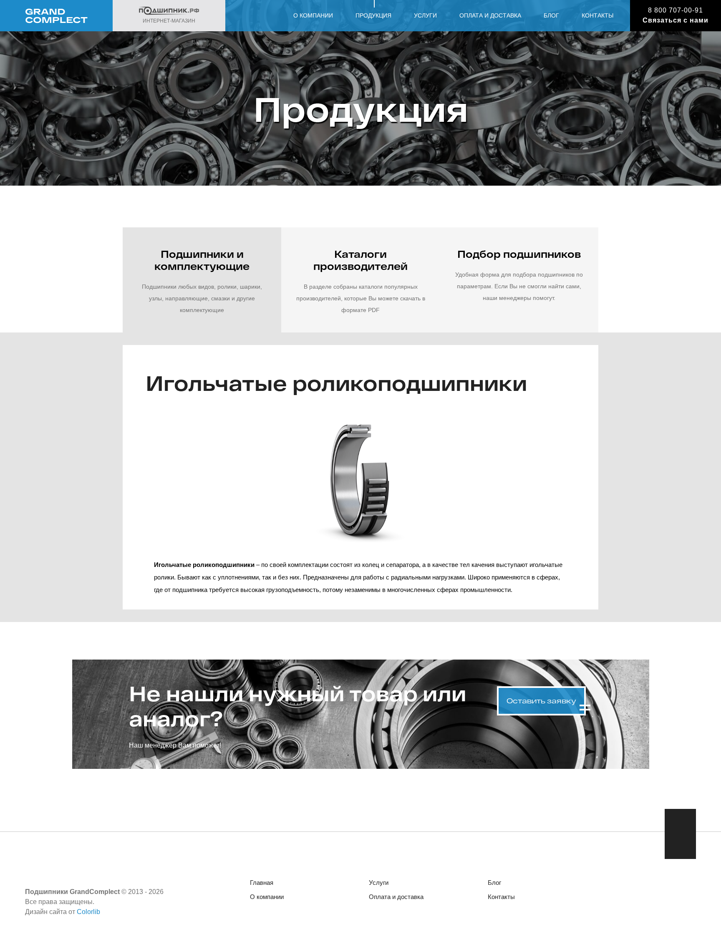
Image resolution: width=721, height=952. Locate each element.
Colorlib (88, 911)
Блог (551, 15)
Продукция (373, 15)
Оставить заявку (541, 701)
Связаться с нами (675, 20)
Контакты (597, 15)
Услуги (425, 15)
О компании (313, 15)
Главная (261, 882)
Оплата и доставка (490, 15)
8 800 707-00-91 (675, 10)
